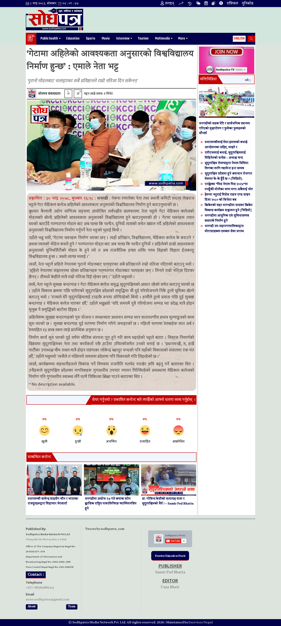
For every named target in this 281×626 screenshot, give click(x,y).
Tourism (143, 38)
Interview (122, 38)
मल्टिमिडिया (208, 79)
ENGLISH (239, 38)
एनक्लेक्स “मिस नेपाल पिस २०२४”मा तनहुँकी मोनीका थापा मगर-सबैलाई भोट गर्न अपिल (229, 189)
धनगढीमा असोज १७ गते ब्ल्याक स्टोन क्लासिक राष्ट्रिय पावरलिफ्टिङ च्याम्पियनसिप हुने (110, 503)
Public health (49, 38)
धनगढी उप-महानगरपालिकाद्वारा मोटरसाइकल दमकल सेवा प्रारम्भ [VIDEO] (224, 231)
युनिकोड (247, 4)
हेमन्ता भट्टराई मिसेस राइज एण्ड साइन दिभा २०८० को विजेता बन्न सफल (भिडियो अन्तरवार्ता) (227, 200)
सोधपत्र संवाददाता (49, 93)
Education (73, 38)
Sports (90, 38)
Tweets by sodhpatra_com (104, 529)
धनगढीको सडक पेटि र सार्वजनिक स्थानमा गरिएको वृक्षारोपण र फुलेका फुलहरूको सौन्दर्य (224, 128)
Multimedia (162, 38)
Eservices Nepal (200, 622)
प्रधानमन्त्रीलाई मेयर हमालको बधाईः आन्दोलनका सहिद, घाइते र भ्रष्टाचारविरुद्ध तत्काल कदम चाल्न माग (228, 147)
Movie (106, 38)
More (181, 38)
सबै (247, 80)
